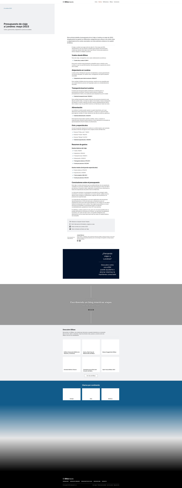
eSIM (109, 267)
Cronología (66, 481)
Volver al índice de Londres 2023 (79, 226)
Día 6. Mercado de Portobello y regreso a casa (82, 224)
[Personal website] (80, 241)
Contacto (104, 481)
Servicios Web (97, 481)
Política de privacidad (101, 485)
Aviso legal (95, 485)
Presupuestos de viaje (86, 481)
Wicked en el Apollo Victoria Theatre (80, 221)
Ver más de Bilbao (91, 375)
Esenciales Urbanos (75, 481)
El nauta (68, 2)
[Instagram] (77, 241)
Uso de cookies (110, 485)
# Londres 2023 (8, 8)
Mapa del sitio (116, 485)
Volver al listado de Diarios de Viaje (80, 229)
